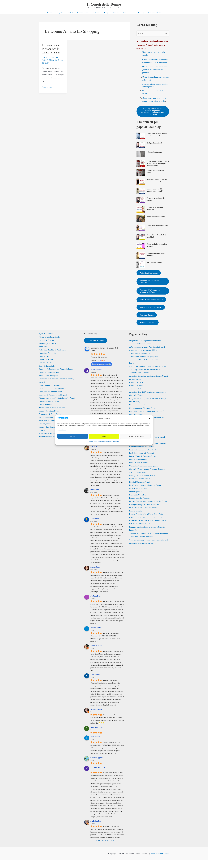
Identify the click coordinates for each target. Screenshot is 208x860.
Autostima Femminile (47, 353)
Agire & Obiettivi (49, 60)
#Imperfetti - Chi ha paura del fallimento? (145, 340)
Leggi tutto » (47, 87)
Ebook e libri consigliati (48, 375)
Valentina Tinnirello (97, 767)
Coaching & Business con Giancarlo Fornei (56, 369)
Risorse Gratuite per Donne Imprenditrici (145, 517)
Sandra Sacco (95, 567)
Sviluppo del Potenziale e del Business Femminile (149, 533)
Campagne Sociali (46, 359)
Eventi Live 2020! (136, 382)
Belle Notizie (44, 356)
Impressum (116, 441)
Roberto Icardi (95, 627)
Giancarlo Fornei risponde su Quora (143, 465)
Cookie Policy (93, 441)
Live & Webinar (45, 404)
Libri (125, 12)
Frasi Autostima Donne (138, 459)
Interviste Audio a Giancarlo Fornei (143, 507)
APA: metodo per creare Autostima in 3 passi (147, 346)
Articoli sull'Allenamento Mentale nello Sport (150, 291)
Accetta (72, 436)
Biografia (59, 12)
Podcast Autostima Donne (49, 410)
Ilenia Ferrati (95, 736)
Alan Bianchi (95, 674)
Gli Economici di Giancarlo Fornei (52, 388)
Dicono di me (82, 12)
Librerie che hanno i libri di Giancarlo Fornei (57, 398)
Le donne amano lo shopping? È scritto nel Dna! (51, 48)
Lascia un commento (50, 57)
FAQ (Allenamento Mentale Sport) (143, 449)
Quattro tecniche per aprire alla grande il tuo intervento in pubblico (154, 69)
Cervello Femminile (47, 366)
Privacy (141, 12)
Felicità (42, 382)
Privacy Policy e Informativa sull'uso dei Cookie (148, 501)
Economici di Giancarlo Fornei (141, 446)
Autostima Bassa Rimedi (139, 372)
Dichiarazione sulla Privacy (105, 441)
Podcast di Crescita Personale (151, 299)
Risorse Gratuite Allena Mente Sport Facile (146, 514)
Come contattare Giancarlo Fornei (142, 408)
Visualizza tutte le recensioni (104, 840)
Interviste (115, 12)
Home (49, 12)
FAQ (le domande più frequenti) (141, 453)
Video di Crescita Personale (151, 307)
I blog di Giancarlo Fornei (139, 478)
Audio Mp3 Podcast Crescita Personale (144, 369)
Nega (104, 436)
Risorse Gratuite (154, 12)
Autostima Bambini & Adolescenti (52, 349)
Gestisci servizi (62, 430)
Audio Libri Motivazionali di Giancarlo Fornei (147, 366)
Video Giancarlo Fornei (48, 436)
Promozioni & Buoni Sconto (50, 414)
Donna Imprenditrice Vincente (51, 372)
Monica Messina (96, 369)
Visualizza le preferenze (135, 436)
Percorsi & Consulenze (138, 494)
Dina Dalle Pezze (96, 727)
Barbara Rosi (95, 596)
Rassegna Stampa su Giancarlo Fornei (144, 504)
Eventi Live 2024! (136, 385)
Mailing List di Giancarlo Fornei (142, 475)
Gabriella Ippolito (96, 757)
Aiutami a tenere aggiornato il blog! (143, 350)
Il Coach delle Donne (104, 4)
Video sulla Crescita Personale (141, 536)
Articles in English (46, 340)
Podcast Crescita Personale (139, 498)
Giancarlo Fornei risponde (49, 385)
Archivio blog (91, 333)
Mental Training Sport (138, 488)
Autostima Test (135, 388)
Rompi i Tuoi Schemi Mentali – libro (53, 427)
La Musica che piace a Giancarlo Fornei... (145, 485)
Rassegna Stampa (147, 315)
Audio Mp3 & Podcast (48, 343)
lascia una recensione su (100, 364)
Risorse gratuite (45, 423)
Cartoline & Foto (45, 362)
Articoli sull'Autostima (149, 272)
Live (132, 12)
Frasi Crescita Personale (138, 462)
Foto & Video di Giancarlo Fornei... (143, 456)
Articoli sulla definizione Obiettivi (149, 281)
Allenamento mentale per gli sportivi (143, 356)
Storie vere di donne (47, 430)
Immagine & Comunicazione (50, 391)
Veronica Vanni (96, 645)
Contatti (70, 12)
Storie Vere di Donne (95, 340)
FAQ (106, 12)
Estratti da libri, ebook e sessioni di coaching (56, 378)
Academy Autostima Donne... (140, 343)
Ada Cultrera (95, 446)
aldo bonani (94, 489)
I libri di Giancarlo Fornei (139, 482)
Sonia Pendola (95, 821)
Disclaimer (96, 12)
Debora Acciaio (96, 709)
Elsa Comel (94, 518)
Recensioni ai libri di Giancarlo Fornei (54, 417)
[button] (149, 419)
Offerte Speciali (135, 491)
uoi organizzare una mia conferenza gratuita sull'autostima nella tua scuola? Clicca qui (153, 111)
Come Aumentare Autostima (140, 404)
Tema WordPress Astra (160, 853)
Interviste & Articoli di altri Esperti (53, 394)
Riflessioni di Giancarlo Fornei (51, 420)
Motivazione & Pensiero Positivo (52, 407)
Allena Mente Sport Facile (49, 337)
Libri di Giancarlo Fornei (49, 401)
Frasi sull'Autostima (147, 322)
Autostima (43, 346)
